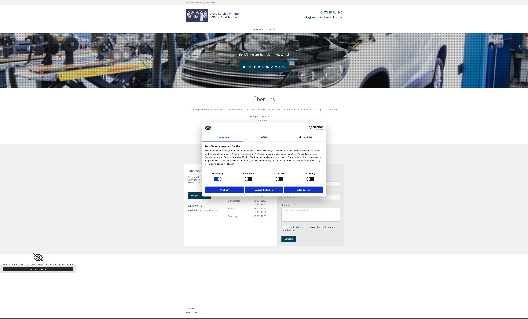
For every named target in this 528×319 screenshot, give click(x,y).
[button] (264, 66)
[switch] (248, 179)
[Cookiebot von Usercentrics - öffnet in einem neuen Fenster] (311, 128)
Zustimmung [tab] (223, 137)
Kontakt (270, 29)
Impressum (190, 308)
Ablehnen (224, 190)
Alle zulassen (303, 190)
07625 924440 (333, 12)
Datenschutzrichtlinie (194, 312)
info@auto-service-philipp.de (323, 17)
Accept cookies (38, 269)
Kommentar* (288, 205)
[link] (38, 257)
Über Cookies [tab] (305, 137)
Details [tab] (264, 137)
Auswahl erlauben (264, 190)
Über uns (258, 29)
